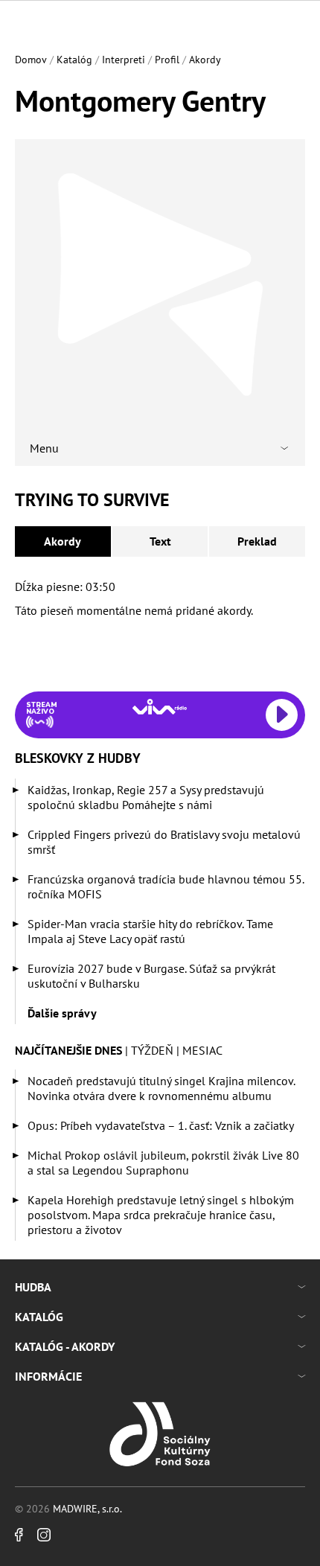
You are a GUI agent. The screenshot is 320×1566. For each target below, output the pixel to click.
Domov (31, 59)
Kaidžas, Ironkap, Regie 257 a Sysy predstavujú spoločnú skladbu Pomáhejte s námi (146, 797)
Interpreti (123, 59)
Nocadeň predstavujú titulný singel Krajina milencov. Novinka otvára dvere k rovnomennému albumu (161, 1088)
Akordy (205, 59)
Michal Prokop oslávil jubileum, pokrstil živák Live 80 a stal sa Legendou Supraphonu (163, 1162)
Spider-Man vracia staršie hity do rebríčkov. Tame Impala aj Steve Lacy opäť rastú (150, 931)
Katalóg (74, 59)
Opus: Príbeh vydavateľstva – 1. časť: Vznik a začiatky (161, 1125)
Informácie (48, 1376)
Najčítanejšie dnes (68, 1050)
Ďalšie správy (62, 1013)
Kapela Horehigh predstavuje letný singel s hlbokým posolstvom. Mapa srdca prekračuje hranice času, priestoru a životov (161, 1214)
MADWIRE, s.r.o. (87, 1508)
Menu (44, 448)
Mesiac (202, 1050)
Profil (167, 59)
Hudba (33, 1286)
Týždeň (152, 1050)
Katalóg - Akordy (65, 1346)
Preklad (257, 541)
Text (160, 541)
